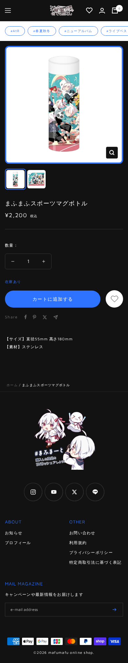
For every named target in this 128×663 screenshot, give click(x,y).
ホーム (12, 385)
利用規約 (78, 542)
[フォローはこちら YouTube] (54, 492)
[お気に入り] (89, 10)
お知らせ (13, 532)
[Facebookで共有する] (25, 317)
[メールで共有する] (55, 317)
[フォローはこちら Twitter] (74, 492)
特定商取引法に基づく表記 (95, 562)
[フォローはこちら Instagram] (33, 492)
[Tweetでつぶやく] (45, 317)
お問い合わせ (82, 532)
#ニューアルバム (78, 31)
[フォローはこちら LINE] (95, 492)
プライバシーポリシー (91, 552)
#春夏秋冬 (41, 31)
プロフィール (18, 542)
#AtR (15, 31)
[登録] (115, 609)
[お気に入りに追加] (114, 299)
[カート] (115, 10)
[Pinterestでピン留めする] (34, 317)
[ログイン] (102, 10)
